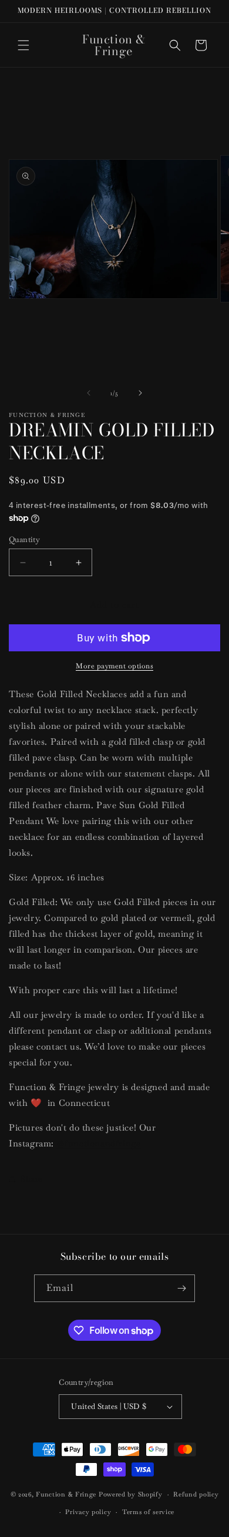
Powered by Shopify (131, 1494)
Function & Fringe (67, 1494)
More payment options (114, 666)
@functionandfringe (99, 1143)
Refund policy (195, 1494)
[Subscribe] (181, 1288)
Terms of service (148, 1512)
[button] (23, 45)
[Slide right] (140, 393)
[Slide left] (89, 393)
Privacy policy (88, 1512)
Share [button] (32, 1178)
